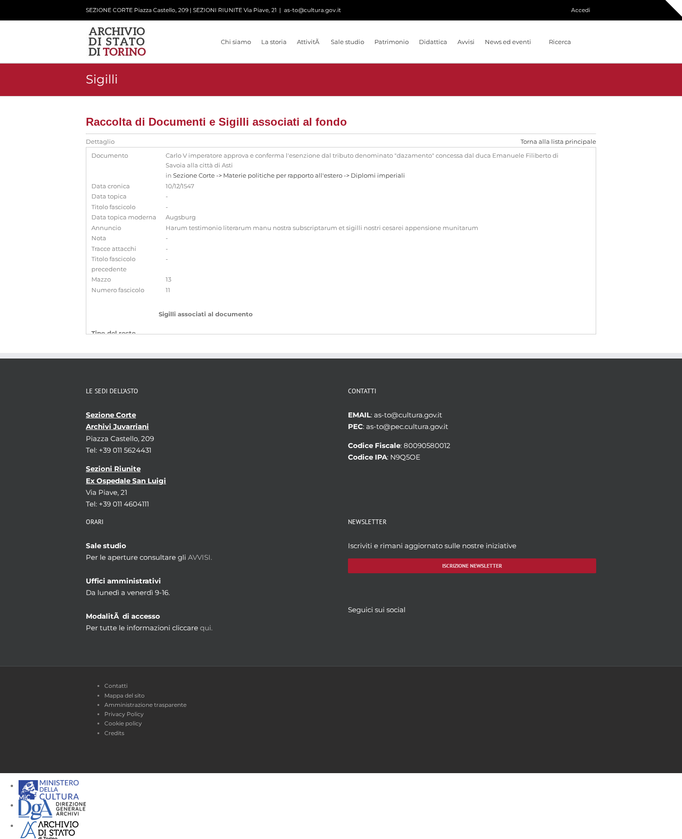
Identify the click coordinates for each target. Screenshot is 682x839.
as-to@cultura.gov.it (312, 9)
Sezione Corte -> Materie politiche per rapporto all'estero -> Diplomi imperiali (289, 175)
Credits (114, 733)
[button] (583, 42)
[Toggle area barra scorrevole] (673, 8)
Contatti (116, 685)
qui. (206, 627)
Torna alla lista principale (558, 141)
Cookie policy (123, 723)
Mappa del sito (124, 695)
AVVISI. (200, 557)
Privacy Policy (124, 714)
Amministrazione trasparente (145, 704)
